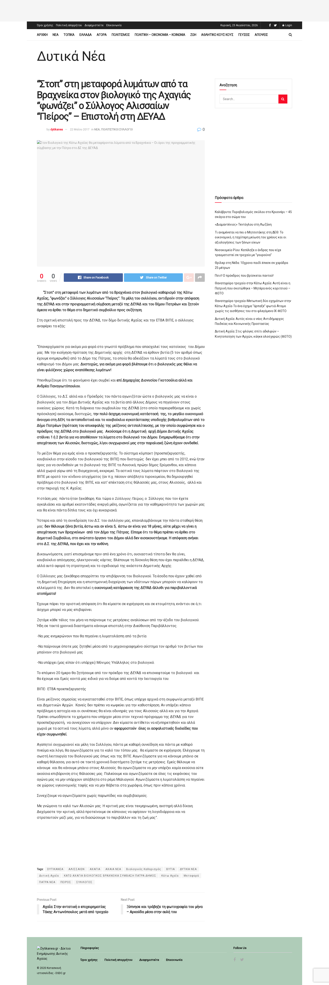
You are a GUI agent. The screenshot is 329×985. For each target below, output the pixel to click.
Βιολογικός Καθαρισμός (143, 869)
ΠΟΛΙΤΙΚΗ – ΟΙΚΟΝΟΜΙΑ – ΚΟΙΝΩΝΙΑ (160, 35)
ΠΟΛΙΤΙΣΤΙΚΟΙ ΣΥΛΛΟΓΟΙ (117, 129)
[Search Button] (282, 99)
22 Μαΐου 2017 (79, 129)
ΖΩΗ (193, 35)
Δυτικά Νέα (71, 56)
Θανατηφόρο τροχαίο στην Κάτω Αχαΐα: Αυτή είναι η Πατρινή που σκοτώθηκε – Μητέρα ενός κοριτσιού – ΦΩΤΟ (252, 288)
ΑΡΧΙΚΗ (42, 35)
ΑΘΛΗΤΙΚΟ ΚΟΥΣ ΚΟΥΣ (217, 35)
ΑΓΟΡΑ (102, 35)
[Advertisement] (164, 10)
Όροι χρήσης (45, 25)
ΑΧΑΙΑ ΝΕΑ (113, 869)
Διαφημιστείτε (94, 25)
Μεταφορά (191, 875)
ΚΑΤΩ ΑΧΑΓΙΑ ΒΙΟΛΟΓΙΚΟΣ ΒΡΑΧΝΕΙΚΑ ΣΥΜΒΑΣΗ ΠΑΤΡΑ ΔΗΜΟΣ (110, 875)
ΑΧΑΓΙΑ (95, 869)
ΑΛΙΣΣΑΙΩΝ (76, 869)
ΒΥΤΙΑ (170, 869)
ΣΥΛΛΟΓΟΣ (84, 882)
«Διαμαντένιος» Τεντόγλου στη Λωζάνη (243, 224)
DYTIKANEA (55, 869)
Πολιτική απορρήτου (69, 25)
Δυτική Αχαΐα (49, 875)
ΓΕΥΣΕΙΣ (244, 35)
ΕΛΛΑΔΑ (85, 35)
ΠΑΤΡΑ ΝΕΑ (47, 882)
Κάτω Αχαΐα (170, 875)
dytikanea (56, 129)
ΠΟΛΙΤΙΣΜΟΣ (121, 35)
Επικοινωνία (114, 25)
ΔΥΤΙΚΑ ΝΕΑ (188, 869)
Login (288, 25)
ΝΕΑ (56, 35)
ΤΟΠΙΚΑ (69, 35)
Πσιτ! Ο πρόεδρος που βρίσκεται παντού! (244, 275)
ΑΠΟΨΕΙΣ (261, 35)
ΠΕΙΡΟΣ (65, 882)
